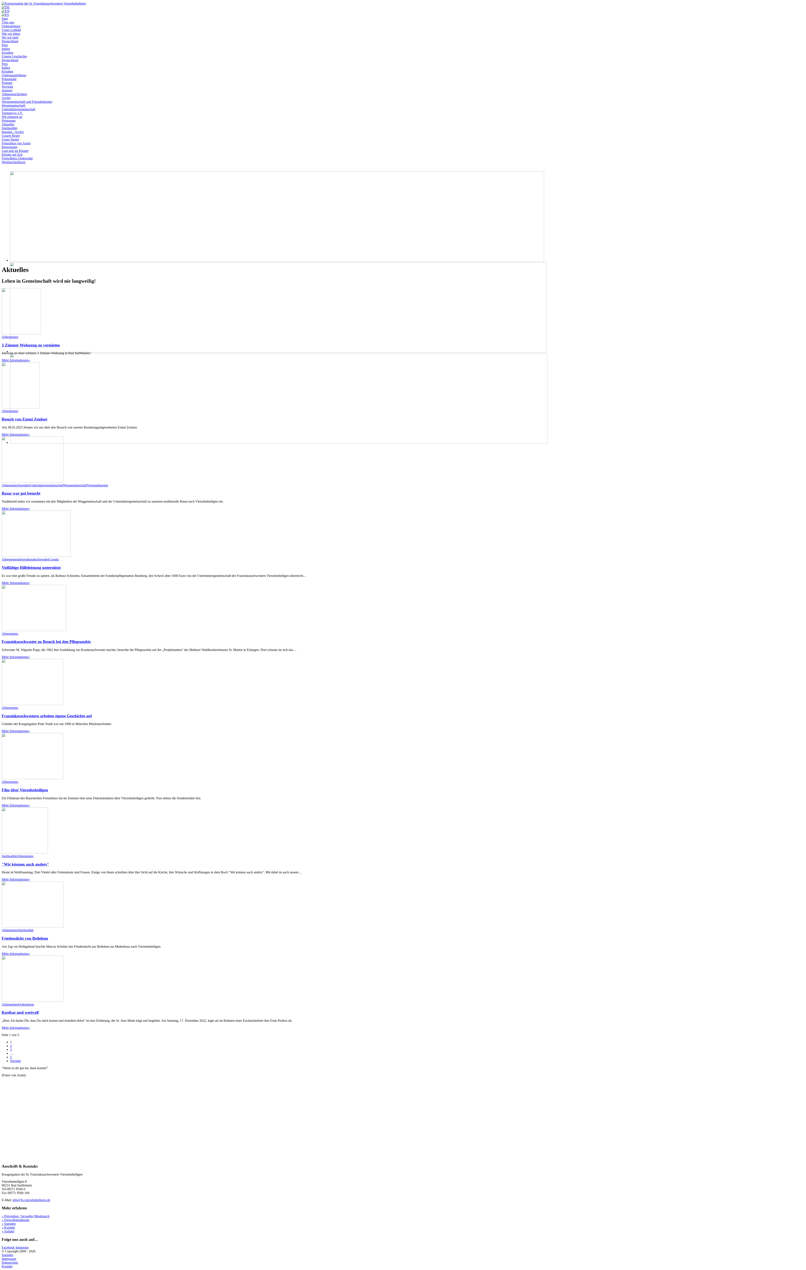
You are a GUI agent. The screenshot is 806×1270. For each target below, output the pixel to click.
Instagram (22, 1247)
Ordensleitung (11, 26)
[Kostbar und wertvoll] (32, 1000)
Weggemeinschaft (13, 105)
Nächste (15, 1061)
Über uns (8, 22)
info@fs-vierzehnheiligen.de (31, 1200)
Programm (9, 120)
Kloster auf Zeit (12, 154)
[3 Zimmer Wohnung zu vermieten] (21, 333)
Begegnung (9, 147)
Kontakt (7, 1266)
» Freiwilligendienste (15, 1220)
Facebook (8, 1247)
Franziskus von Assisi (16, 143)
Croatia (54, 559)
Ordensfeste (26, 1004)
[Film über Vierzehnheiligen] (32, 778)
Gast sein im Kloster (15, 151)
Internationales (28, 559)
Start (5, 18)
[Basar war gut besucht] (32, 481)
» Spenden (9, 1224)
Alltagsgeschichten (14, 94)
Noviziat (7, 86)
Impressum (9, 1259)
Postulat (7, 83)
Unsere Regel (11, 135)
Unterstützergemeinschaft (18, 109)
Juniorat (7, 90)
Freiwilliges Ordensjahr (17, 158)
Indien (6, 49)
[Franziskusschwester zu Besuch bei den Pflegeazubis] (34, 630)
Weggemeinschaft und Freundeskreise (27, 101)
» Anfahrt (8, 1231)
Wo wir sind (10, 37)
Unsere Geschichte (14, 56)
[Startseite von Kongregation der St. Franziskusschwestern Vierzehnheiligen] (44, 3)
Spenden (24, 485)
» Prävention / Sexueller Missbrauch (26, 1216)
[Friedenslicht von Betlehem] (32, 926)
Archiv (6, 98)
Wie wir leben (11, 33)
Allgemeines (10, 337)
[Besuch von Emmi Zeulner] (21, 407)
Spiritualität (9, 128)
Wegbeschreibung (13, 162)
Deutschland (10, 41)
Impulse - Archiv (13, 132)
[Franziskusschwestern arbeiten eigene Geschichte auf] (32, 704)
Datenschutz (10, 1262)
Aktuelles (8, 124)
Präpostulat (9, 79)
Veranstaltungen (97, 485)
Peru (5, 45)
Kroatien (7, 52)
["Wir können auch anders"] (25, 852)
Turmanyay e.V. (12, 113)
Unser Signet (10, 139)
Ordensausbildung (14, 75)
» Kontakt (8, 1227)
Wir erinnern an (12, 117)
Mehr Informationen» (16, 360)
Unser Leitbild (11, 30)
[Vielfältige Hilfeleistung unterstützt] (36, 555)
